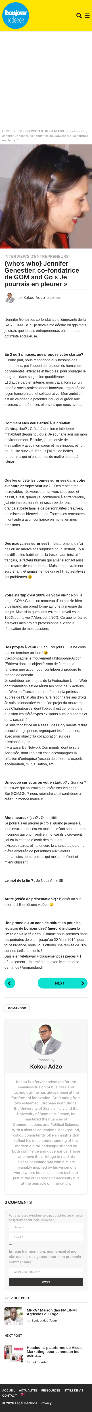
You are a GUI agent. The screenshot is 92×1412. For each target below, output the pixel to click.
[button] (79, 15)
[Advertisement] (46, 79)
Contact (9, 1395)
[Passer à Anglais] (23, 1394)
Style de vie (73, 1390)
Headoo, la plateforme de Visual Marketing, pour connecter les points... (54, 1351)
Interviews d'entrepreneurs (36, 256)
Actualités (28, 1390)
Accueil (8, 1390)
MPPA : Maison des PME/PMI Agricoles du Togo (52, 1312)
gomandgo (17, 1008)
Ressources (51, 1390)
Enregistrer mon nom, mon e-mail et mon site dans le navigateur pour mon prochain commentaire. (45, 1256)
